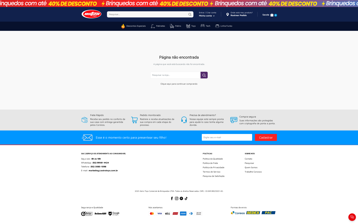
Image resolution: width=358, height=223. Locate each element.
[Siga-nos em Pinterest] (181, 198)
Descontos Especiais (136, 26)
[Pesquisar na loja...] (204, 75)
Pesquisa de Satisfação (214, 176)
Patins (178, 26)
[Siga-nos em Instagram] (176, 198)
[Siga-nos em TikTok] (186, 198)
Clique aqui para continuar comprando (179, 84)
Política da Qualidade (213, 159)
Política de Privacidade (213, 167)
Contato (248, 159)
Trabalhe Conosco (253, 172)
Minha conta (205, 15)
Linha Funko (226, 26)
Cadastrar (266, 137)
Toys (193, 26)
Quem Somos (251, 167)
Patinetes (160, 26)
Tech (208, 26)
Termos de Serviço (211, 172)
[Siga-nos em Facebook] (172, 198)
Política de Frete (210, 163)
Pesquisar (249, 163)
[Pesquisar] (189, 14)
